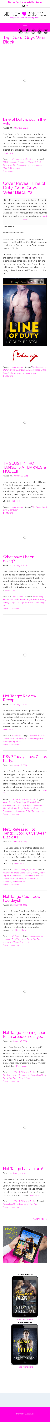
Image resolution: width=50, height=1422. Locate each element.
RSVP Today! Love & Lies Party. (25, 758)
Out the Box (29, 1414)
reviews (41, 736)
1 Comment (8, 376)
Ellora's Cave (9, 168)
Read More (8, 153)
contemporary (9, 742)
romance (26, 373)
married (28, 165)
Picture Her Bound (18, 599)
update (35, 597)
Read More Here (25, 1319)
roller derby (8, 873)
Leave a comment (11, 608)
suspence (7, 805)
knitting (43, 599)
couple (35, 873)
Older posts (40, 1219)
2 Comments (8, 171)
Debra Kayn (21, 802)
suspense (37, 165)
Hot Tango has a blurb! (23, 1168)
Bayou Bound (33, 599)
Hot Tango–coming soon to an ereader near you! (24, 1034)
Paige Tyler (31, 811)
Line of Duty (33, 162)
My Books (16, 159)
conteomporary (36, 936)
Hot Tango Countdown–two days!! (24, 898)
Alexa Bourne (9, 802)
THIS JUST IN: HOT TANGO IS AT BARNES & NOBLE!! (24, 467)
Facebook (7, 811)
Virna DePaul (33, 802)
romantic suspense (21, 1075)
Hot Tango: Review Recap (19, 698)
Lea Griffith (34, 808)
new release (18, 876)
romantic (13, 162)
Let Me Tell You (28, 159)
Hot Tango (36, 507)
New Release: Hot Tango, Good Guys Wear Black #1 (24, 833)
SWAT (5, 162)
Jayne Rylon (26, 805)
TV (4, 605)
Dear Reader (17, 367)
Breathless (22, 162)
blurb (26, 1204)
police (21, 165)
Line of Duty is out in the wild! (24, 121)
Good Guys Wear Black (20, 370)
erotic (18, 168)
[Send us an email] (24, 6)
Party (26, 808)
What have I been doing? (18, 559)
